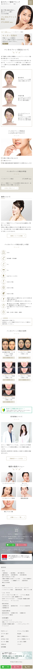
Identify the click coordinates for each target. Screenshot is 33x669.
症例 (2, 636)
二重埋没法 (5, 573)
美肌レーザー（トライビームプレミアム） (12, 622)
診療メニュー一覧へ (16, 517)
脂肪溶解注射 (18, 589)
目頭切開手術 (14, 575)
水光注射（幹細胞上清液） (24, 598)
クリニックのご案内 (23, 631)
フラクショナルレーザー (23, 624)
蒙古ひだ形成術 (6, 582)
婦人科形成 (5, 603)
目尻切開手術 (23, 575)
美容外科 (3, 567)
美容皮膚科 (5, 618)
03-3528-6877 (17, 541)
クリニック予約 (22, 545)
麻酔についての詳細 (16, 236)
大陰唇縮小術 (5, 607)
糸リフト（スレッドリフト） (22, 587)
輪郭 (3, 585)
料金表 (19, 633)
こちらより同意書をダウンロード (9, 550)
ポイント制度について (23, 639)
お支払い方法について (9, 188)
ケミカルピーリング (7, 620)
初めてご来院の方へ (23, 636)
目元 (3, 571)
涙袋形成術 (25, 580)
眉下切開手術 (21, 573)
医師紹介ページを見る (16, 458)
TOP (2, 32)
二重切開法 (12, 573)
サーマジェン (5, 600)
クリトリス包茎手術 (25, 605)
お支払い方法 (5, 639)
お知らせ (3, 644)
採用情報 (3, 647)
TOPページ (4, 631)
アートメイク (5, 626)
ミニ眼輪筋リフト (15, 580)
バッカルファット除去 (7, 589)
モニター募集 (5, 641)
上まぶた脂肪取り (27, 578)
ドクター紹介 (5, 633)
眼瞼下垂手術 (5, 575)
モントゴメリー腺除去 (7, 615)
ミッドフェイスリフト (7, 587)
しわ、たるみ (6, 592)
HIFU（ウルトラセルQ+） (8, 598)
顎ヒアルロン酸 (28, 589)
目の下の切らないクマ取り (8, 576)
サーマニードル (15, 600)
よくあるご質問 (21, 641)
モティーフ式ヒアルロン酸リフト (10, 594)
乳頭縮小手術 (14, 613)
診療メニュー (8, 32)
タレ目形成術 (5, 580)
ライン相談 (11, 545)
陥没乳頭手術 (5, 613)
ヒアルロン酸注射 (25, 594)
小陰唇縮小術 (5, 605)
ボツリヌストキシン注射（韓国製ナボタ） (12, 596)
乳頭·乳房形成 (6, 611)
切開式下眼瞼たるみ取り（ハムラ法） (11, 578)
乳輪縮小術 (22, 613)
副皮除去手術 (14, 605)
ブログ (19, 644)
